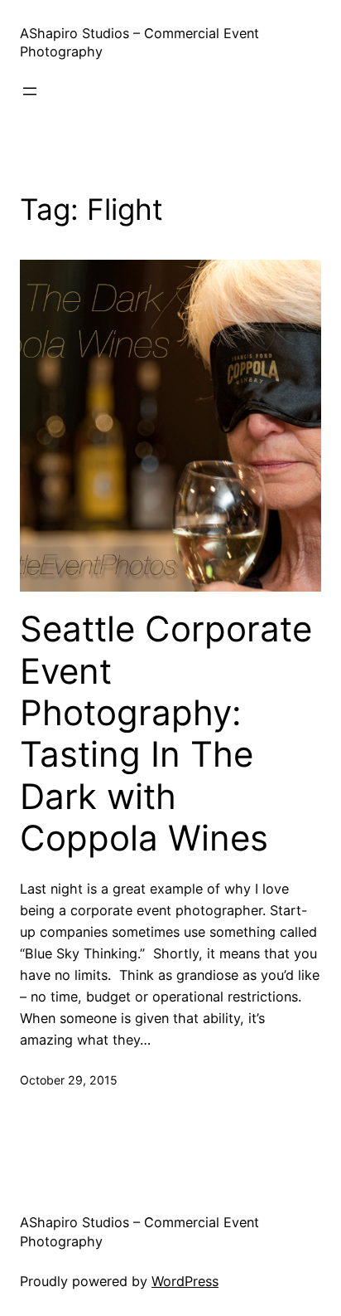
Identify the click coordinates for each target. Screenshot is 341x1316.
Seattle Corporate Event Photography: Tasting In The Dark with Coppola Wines (166, 733)
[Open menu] (30, 91)
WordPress (185, 1281)
